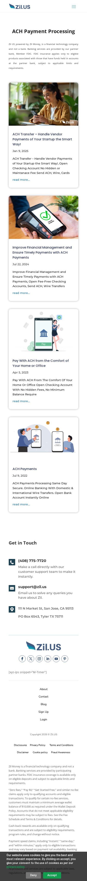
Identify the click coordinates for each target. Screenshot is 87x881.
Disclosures (20, 745)
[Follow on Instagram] (39, 658)
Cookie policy (40, 752)
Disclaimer (23, 752)
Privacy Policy (37, 745)
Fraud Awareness (60, 752)
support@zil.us (32, 587)
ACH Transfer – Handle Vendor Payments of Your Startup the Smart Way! (42, 139)
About (44, 689)
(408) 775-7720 (32, 561)
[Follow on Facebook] (22, 658)
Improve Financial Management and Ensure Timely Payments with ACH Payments (42, 252)
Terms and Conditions (61, 745)
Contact (43, 696)
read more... (21, 180)
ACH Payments (25, 469)
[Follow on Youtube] (56, 658)
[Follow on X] (30, 658)
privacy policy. (15, 866)
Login (43, 719)
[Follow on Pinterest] (64, 658)
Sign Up (43, 712)
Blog (44, 704)
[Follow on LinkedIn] (47, 658)
